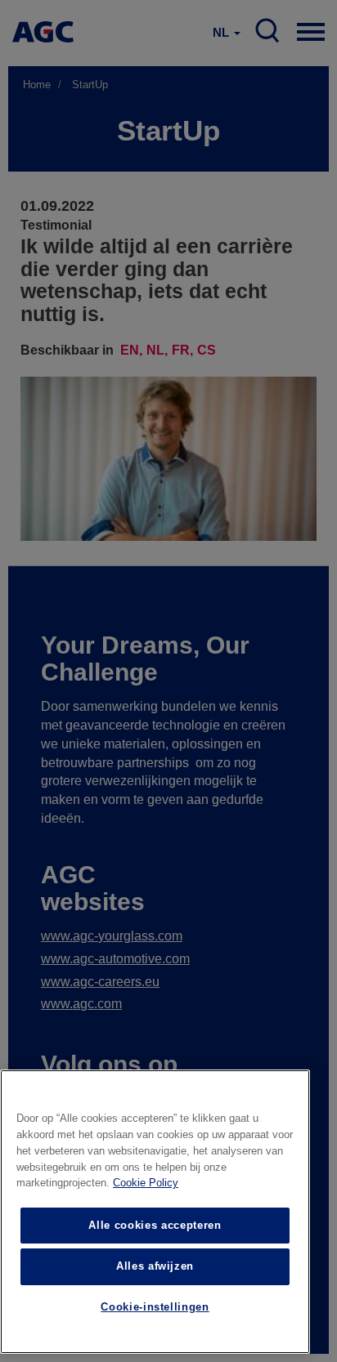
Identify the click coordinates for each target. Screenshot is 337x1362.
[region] (155, 1212)
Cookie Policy (145, 1183)
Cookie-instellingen (155, 1307)
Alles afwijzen (155, 1266)
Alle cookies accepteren (154, 1225)
